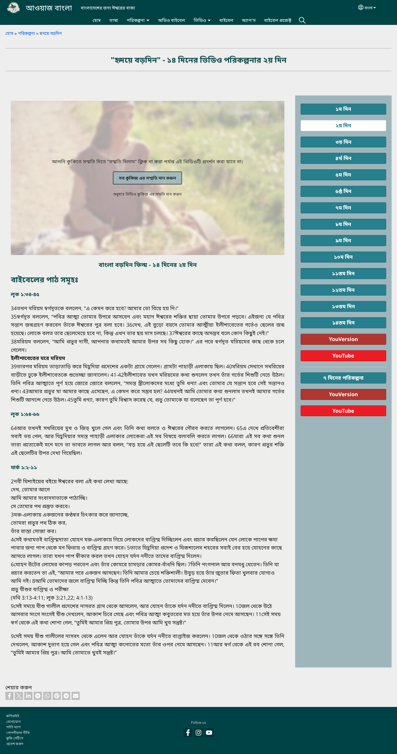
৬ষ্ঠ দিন (343, 191)
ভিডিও (200, 20)
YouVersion (343, 339)
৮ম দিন (343, 224)
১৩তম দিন (343, 306)
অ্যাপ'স (248, 20)
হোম (97, 20)
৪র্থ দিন (343, 158)
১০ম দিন (343, 256)
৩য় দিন (343, 141)
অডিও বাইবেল (171, 20)
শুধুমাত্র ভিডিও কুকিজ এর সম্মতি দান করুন (147, 194)
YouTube (343, 355)
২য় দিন (343, 125)
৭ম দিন (343, 207)
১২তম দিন (343, 289)
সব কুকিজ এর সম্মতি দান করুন (147, 178)
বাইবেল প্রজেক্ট (277, 20)
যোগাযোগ (13, 721)
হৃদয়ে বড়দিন (50, 33)
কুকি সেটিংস (14, 738)
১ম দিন (343, 109)
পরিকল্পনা (136, 20)
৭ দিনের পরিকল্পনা (343, 377)
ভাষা (113, 20)
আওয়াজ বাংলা (49, 8)
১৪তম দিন (343, 322)
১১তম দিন (343, 273)
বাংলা (368, 7)
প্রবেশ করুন (14, 743)
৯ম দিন (343, 240)
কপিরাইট (12, 715)
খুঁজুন (302, 20)
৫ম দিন (343, 174)
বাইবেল (226, 20)
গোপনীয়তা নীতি (18, 732)
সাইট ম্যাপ (13, 727)
